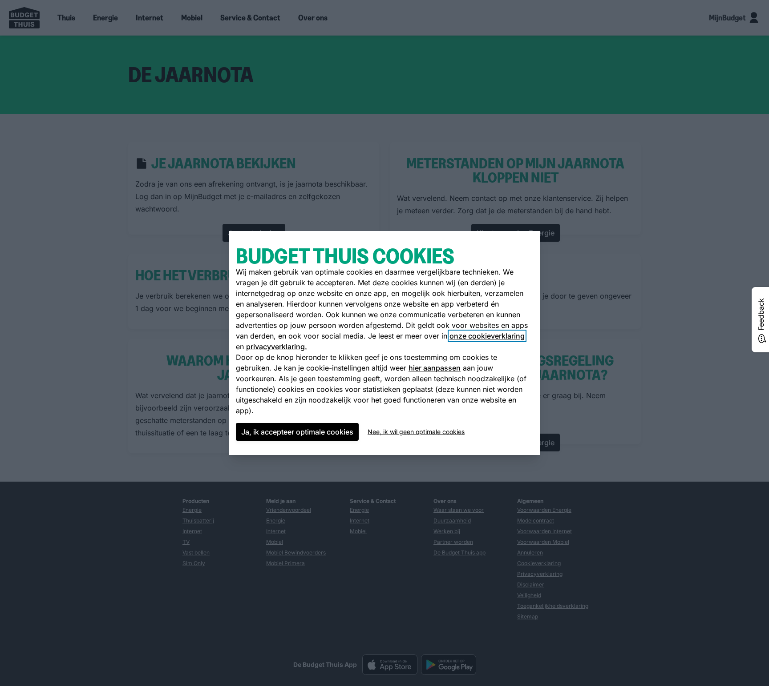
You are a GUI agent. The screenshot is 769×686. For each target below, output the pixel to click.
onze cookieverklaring (487, 335)
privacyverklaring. (276, 346)
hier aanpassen (435, 367)
